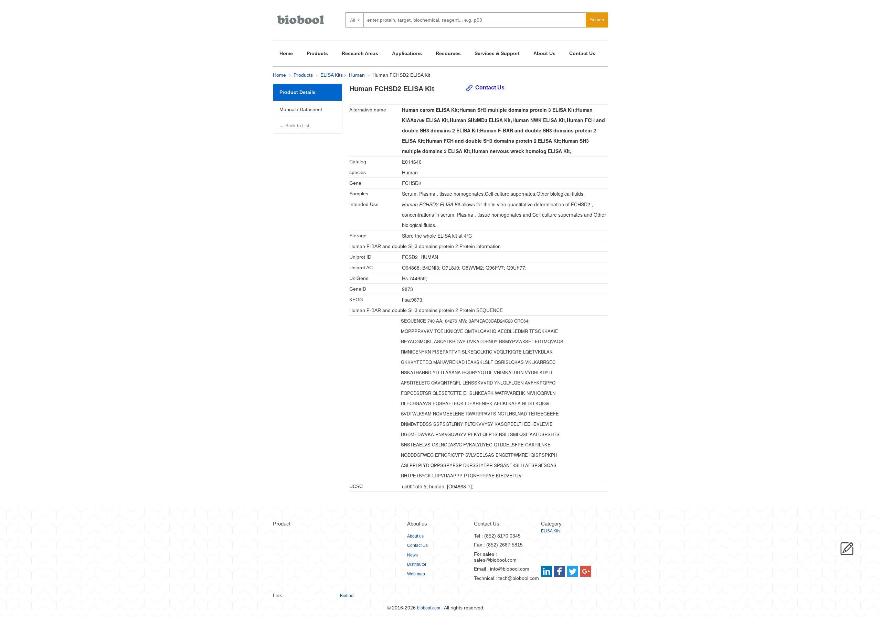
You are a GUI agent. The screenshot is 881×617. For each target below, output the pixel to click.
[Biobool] (301, 22)
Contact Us (582, 53)
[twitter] (572, 571)
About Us (544, 53)
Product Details (297, 92)
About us (415, 536)
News (412, 555)
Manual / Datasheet (300, 109)
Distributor (416, 564)
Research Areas (360, 53)
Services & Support (497, 53)
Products (317, 53)
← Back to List (294, 125)
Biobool (347, 595)
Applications (407, 53)
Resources (448, 53)
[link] (547, 571)
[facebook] (560, 571)
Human (357, 75)
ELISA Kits (331, 75)
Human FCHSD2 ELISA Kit (401, 75)
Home (286, 53)
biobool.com (428, 608)
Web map (416, 574)
